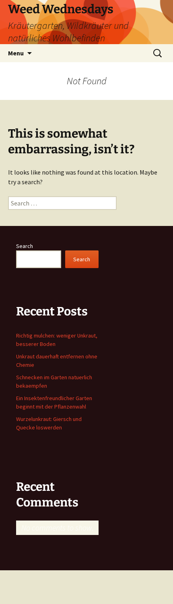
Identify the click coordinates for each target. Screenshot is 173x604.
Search (24, 246)
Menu (16, 53)
